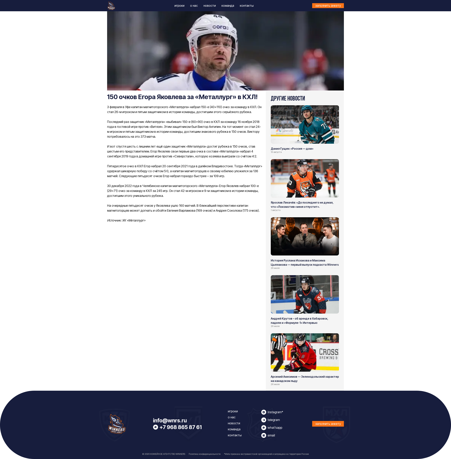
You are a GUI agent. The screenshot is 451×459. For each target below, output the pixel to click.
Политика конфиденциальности (205, 454)
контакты (247, 5)
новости (209, 5)
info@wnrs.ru (170, 420)
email (271, 435)
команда (227, 5)
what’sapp (275, 427)
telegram (274, 420)
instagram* (275, 412)
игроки (179, 5)
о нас (194, 5)
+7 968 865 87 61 (180, 427)
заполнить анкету (328, 5)
